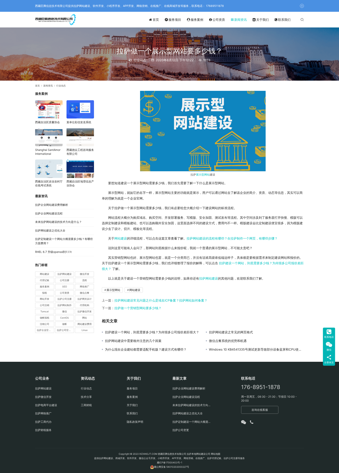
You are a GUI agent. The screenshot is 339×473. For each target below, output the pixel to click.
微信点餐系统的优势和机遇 (228, 341)
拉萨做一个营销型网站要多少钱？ (137, 308)
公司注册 (64, 280)
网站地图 (215, 453)
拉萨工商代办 (43, 421)
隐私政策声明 (135, 421)
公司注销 (44, 304)
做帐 (64, 323)
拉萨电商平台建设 (46, 405)
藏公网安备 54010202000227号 (171, 466)
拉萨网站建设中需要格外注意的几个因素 (133, 341)
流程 (84, 280)
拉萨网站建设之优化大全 (50, 230)
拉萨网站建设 (208, 278)
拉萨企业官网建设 (45, 330)
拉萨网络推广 (43, 413)
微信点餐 (84, 292)
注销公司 (44, 323)
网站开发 (44, 298)
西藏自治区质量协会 (47, 122)
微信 (64, 311)
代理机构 (84, 304)
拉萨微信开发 (84, 311)
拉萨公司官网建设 (65, 330)
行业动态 (140, 60)
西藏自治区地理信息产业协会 (80, 183)
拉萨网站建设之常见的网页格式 (231, 332)
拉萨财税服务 (43, 430)
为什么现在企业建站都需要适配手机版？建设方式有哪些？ (146, 349)
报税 (44, 292)
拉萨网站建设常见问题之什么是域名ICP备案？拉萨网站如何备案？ (160, 300)
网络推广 (84, 286)
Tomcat (44, 311)
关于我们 (262, 20)
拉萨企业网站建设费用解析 (51, 204)
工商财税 (86, 405)
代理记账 (44, 280)
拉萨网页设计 (84, 298)
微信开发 (84, 273)
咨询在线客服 (260, 409)
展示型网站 (203, 174)
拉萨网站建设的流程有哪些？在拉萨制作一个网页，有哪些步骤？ (232, 238)
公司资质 (218, 20)
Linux (84, 330)
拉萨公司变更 (180, 430)
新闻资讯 (240, 20)
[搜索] (302, 19)
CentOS (64, 317)
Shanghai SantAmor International (47, 151)
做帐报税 (44, 317)
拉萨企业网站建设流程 (49, 213)
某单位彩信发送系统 (79, 122)
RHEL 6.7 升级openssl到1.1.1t (53, 251)
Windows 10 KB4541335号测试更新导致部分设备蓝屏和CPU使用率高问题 (256, 349)
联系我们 (284, 20)
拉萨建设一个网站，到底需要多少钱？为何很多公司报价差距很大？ (152, 332)
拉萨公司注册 (64, 298)
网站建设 (120, 238)
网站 (84, 317)
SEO (64, 286)
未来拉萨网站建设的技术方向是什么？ (58, 221)
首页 (156, 20)
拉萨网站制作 (64, 304)
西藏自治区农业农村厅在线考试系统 (49, 183)
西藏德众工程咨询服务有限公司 (80, 151)
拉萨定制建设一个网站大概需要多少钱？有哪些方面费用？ (192, 421)
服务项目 (175, 20)
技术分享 (86, 396)
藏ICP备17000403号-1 (169, 462)
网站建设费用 (84, 323)
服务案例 (197, 20)
